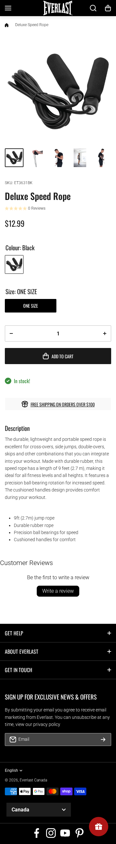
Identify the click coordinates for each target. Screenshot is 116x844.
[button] (108, 8)
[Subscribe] (103, 739)
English (11, 770)
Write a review (58, 591)
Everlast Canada (33, 780)
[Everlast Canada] (58, 8)
